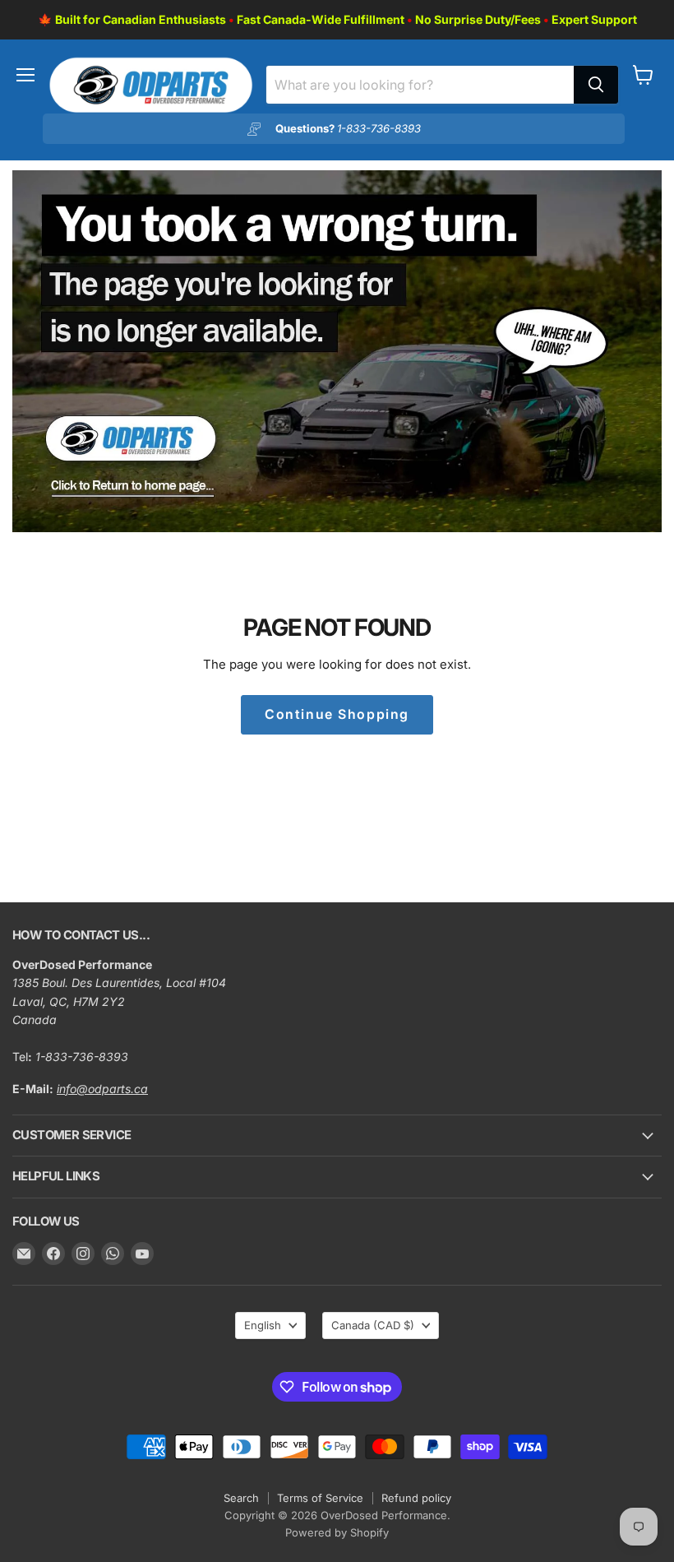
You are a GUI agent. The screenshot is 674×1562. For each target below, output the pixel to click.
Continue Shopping (337, 714)
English (262, 1325)
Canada (372, 1325)
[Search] (596, 85)
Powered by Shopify (337, 1532)
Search (241, 1497)
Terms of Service (320, 1497)
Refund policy (416, 1497)
